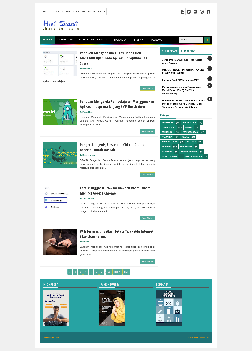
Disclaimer (79, 12)
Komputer (167, 151)
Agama (185, 137)
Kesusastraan (88, 155)
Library (139, 40)
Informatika (189, 123)
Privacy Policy (96, 12)
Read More (147, 88)
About (45, 12)
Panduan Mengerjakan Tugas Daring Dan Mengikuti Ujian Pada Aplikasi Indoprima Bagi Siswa (114, 58)
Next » (117, 272)
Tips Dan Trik (88, 198)
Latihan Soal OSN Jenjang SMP (180, 80)
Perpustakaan (190, 132)
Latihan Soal (169, 127)
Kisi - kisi (191, 142)
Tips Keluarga (169, 156)
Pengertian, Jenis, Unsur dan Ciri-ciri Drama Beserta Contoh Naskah (112, 147)
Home (48, 40)
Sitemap (66, 12)
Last (126, 272)
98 (109, 272)
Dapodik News (65, 40)
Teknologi (167, 132)
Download (156, 40)
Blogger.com (204, 337)
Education (120, 40)
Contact (55, 12)
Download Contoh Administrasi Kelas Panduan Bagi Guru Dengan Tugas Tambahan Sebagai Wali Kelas (184, 103)
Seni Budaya (186, 147)
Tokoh (188, 127)
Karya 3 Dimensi (193, 156)
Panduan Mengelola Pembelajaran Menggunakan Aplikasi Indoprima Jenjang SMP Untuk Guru (117, 104)
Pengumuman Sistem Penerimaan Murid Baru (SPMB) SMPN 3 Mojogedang (181, 90)
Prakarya (167, 137)
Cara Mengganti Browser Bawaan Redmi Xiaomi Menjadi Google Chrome (115, 190)
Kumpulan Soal (189, 151)
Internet (85, 242)
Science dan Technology (94, 40)
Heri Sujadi (55, 337)
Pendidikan (87, 69)
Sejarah (166, 147)
